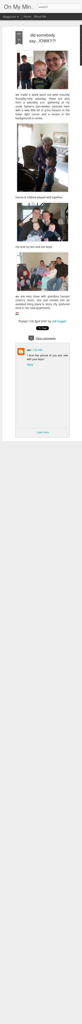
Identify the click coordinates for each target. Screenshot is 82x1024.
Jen (29, 350)
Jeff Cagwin (59, 321)
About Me (40, 16)
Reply (30, 364)
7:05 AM (37, 350)
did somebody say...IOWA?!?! (42, 38)
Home (27, 16)
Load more (43, 432)
